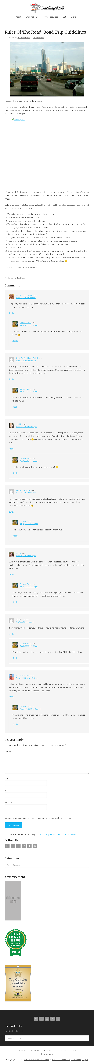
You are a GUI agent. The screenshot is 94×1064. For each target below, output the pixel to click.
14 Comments (38, 37)
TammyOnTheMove (24, 490)
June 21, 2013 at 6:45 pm (26, 360)
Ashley (18, 553)
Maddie (19, 424)
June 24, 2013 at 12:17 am (26, 493)
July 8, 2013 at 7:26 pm (29, 646)
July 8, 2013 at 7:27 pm (29, 586)
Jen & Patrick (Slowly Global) (27, 358)
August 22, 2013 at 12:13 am (27, 678)
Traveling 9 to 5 (47, 8)
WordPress (76, 1059)
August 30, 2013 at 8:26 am (30, 709)
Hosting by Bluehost (14, 1031)
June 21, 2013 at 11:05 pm (26, 427)
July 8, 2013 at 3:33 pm (25, 622)
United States (20, 278)
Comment (9, 751)
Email (8, 790)
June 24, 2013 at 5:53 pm (26, 555)
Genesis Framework (61, 1059)
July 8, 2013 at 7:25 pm (29, 461)
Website (8, 802)
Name (8, 778)
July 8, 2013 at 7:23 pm (29, 325)
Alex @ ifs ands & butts (24, 295)
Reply (11, 313)
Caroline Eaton (25, 323)
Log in (85, 1059)
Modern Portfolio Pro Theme (36, 1059)
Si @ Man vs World (23, 675)
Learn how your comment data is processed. (58, 834)
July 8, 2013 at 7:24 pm (29, 391)
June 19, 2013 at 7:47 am (26, 297)
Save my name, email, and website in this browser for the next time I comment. (38, 818)
